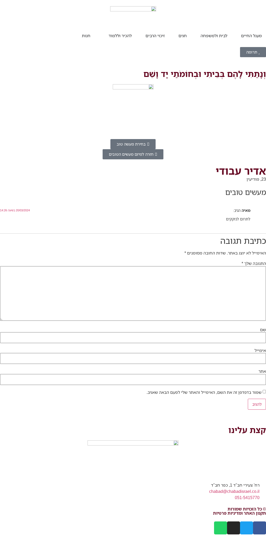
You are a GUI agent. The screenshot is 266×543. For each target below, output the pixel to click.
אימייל (260, 350)
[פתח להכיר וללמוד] (105, 35)
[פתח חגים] (175, 35)
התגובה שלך (254, 263)
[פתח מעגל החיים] (238, 35)
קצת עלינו (247, 429)
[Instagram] (233, 527)
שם (263, 330)
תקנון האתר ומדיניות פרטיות (239, 513)
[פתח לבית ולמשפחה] (197, 35)
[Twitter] (246, 527)
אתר (262, 371)
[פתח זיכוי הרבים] (142, 35)
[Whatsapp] (220, 527)
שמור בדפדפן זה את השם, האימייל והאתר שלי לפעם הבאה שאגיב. (204, 392)
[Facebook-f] (259, 527)
